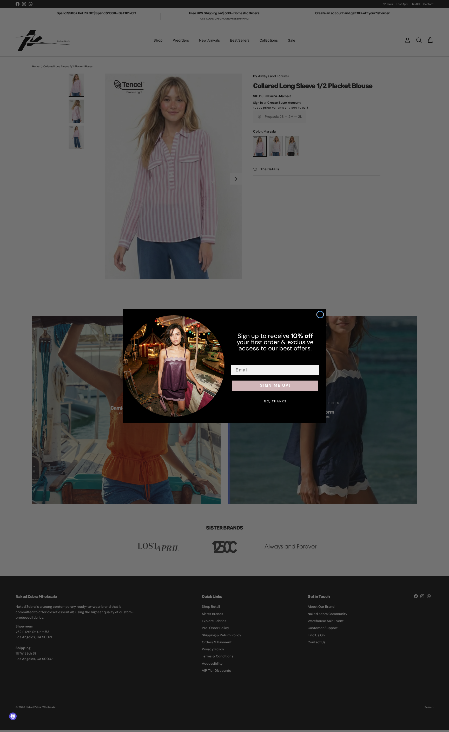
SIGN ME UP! (275, 386)
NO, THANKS (275, 401)
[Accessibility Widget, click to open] (13, 716)
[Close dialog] (320, 314)
